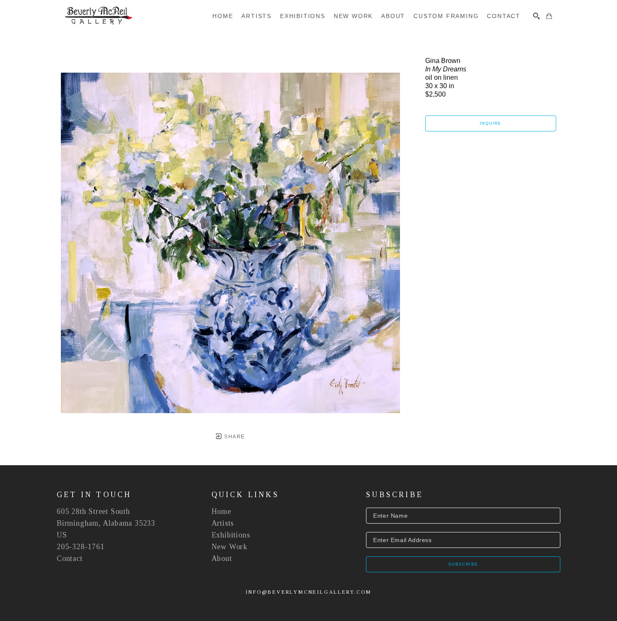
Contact (70, 558)
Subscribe (463, 564)
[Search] (536, 16)
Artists (223, 523)
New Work (230, 546)
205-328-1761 (81, 546)
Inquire (491, 123)
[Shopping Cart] (549, 16)
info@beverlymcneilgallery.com (308, 592)
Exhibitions (231, 535)
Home (221, 511)
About (222, 558)
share (233, 437)
